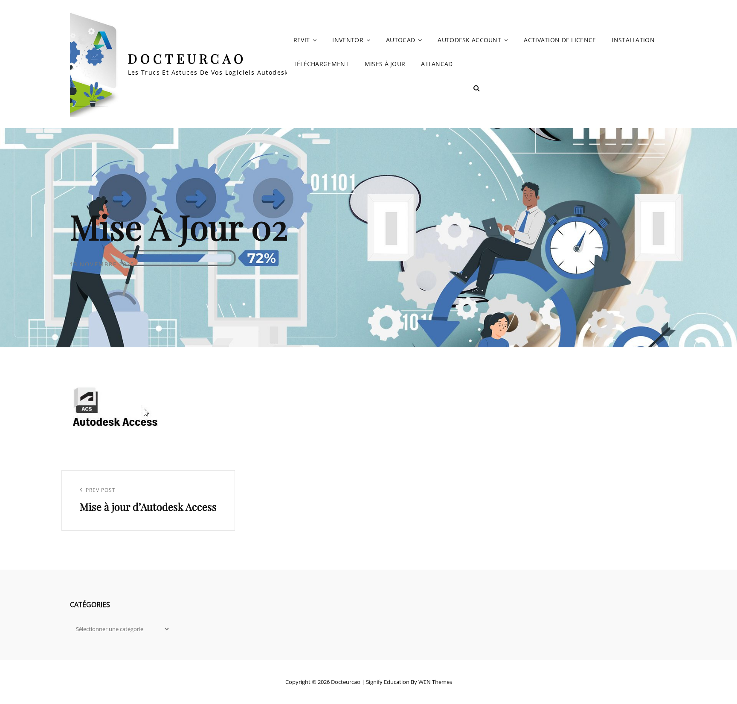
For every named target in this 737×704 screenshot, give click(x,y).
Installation (633, 40)
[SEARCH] (476, 87)
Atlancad (437, 64)
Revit (301, 40)
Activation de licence (560, 40)
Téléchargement (321, 64)
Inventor (347, 40)
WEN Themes (435, 682)
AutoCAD (400, 40)
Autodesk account (469, 40)
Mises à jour (385, 64)
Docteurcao (187, 58)
